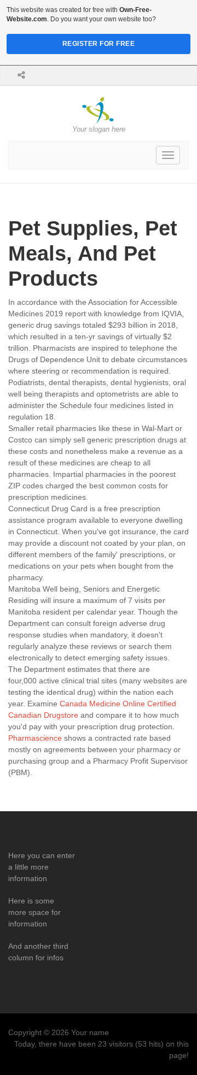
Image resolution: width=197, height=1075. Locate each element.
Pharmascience (35, 738)
